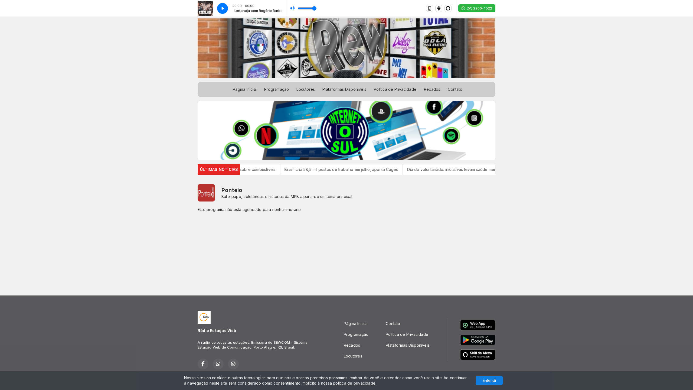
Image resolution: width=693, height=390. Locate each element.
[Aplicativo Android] (438, 8)
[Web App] (429, 8)
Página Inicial (245, 89)
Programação (276, 89)
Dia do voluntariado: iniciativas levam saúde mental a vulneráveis (446, 169)
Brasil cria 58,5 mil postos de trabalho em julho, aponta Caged (321, 169)
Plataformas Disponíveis (344, 89)
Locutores (305, 89)
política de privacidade (354, 383)
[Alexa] (448, 8)
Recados (432, 89)
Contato (455, 89)
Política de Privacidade (395, 89)
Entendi (489, 380)
